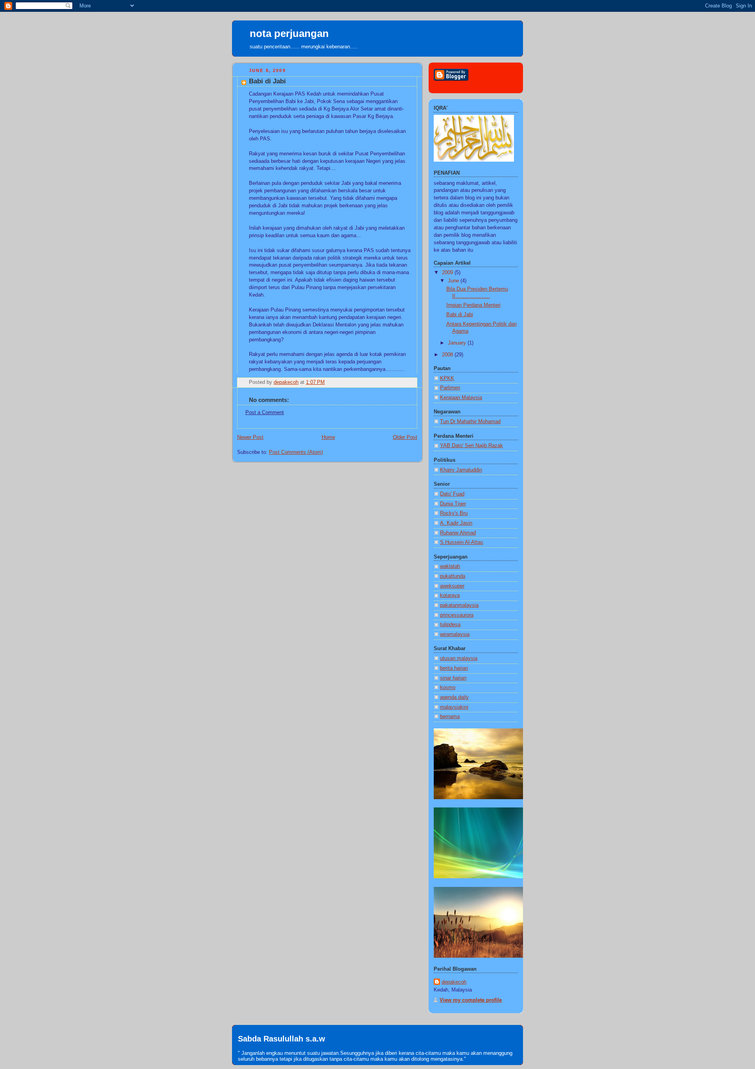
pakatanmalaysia (459, 605)
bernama (450, 716)
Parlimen (450, 388)
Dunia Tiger (453, 504)
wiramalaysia (455, 634)
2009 (448, 272)
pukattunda (452, 576)
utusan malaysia (458, 658)
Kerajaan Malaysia (461, 397)
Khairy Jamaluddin (461, 470)
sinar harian (453, 678)
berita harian (454, 668)
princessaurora (456, 615)
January (458, 343)
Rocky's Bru (454, 513)
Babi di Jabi (459, 314)
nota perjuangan (289, 33)
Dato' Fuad (452, 494)
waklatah (450, 566)
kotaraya (450, 595)
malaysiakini (454, 707)
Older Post (405, 437)
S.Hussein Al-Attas (461, 542)
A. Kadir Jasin (456, 523)
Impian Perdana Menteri (473, 305)
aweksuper (452, 586)
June (454, 281)
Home (328, 437)
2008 (448, 355)
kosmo (447, 687)
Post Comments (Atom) (296, 452)
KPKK (447, 378)
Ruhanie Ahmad (458, 533)
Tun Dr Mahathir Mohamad (470, 421)
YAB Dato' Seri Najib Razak (471, 445)
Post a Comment (264, 412)
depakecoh (454, 982)
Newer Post (250, 437)
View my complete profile (471, 1000)
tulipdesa (450, 624)
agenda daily (454, 697)
